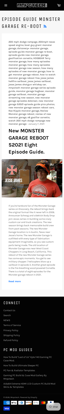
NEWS (6, 320)
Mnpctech (14, 397)
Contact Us (9, 310)
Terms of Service (12, 325)
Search (7, 315)
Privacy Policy (10, 330)
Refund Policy (10, 340)
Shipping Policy (11, 335)
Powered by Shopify (28, 397)
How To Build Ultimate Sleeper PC (21, 365)
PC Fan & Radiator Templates (19, 370)
